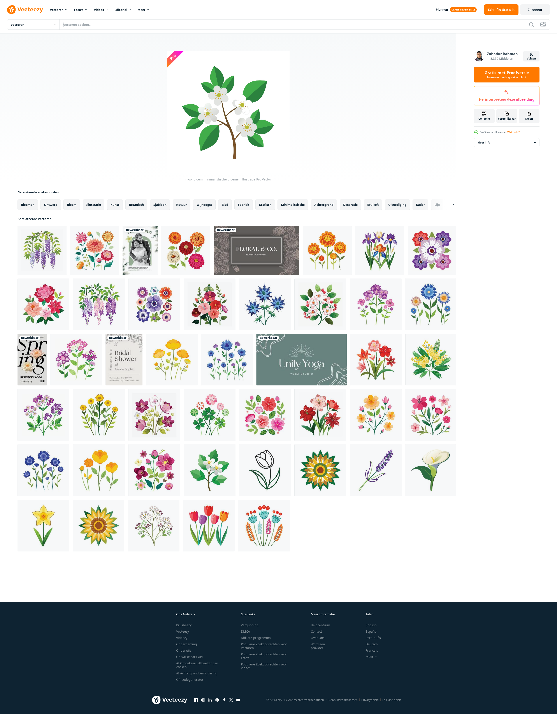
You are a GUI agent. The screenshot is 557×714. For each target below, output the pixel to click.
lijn (437, 205)
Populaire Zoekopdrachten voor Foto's (264, 656)
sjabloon (160, 205)
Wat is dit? (513, 132)
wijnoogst (204, 205)
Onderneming (186, 644)
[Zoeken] (531, 24)
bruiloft (373, 205)
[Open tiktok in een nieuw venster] (224, 700)
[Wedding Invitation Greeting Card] (140, 250)
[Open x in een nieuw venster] (231, 700)
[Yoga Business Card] (301, 359)
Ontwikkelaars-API (189, 657)
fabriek (243, 205)
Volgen (531, 58)
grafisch (265, 205)
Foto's (78, 10)
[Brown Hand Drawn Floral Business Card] (256, 250)
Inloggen (535, 9)
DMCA (245, 631)
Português (373, 638)
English (371, 625)
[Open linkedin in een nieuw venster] (210, 700)
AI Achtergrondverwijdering (196, 673)
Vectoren (56, 10)
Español (371, 631)
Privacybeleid (370, 700)
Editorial (120, 10)
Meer (141, 10)
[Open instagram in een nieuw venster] (203, 700)
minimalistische (293, 205)
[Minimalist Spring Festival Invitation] (32, 359)
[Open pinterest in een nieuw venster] (217, 700)
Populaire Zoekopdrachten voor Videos (264, 666)
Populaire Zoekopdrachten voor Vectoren (264, 646)
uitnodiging (397, 205)
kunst (115, 205)
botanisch (136, 205)
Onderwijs (183, 650)
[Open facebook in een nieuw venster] (196, 700)
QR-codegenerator (189, 679)
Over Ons (318, 638)
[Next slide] (449, 205)
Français (372, 650)
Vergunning (249, 625)
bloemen (27, 205)
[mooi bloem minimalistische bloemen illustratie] (42, 250)
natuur (181, 205)
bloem (72, 205)
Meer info (484, 142)
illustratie (93, 205)
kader (420, 205)
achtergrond (324, 205)
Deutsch (372, 644)
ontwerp (50, 205)
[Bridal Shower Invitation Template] (123, 359)
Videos (99, 10)
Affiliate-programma (256, 638)
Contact (316, 631)
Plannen (442, 9)
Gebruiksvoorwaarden (343, 700)
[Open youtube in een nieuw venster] (238, 700)
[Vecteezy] (25, 9)
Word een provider (318, 646)
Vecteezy (182, 631)
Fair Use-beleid (392, 700)
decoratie (350, 205)
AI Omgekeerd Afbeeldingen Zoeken (197, 665)
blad (225, 205)
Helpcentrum (320, 625)
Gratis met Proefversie (507, 74)
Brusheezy (184, 625)
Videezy (181, 638)
